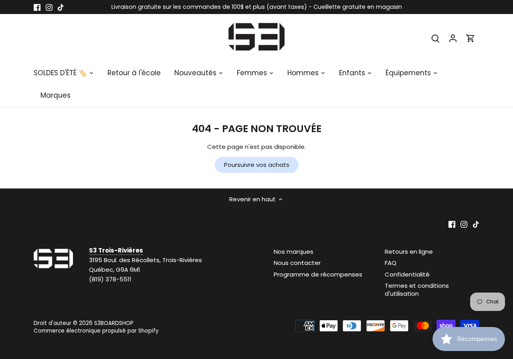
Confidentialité (407, 274)
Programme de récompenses (318, 274)
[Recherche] (435, 38)
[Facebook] (37, 7)
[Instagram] (49, 7)
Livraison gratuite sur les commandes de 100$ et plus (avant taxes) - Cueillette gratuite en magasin (256, 7)
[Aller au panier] (470, 38)
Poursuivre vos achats (256, 164)
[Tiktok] (60, 7)
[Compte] (453, 38)
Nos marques (293, 251)
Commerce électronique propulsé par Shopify (96, 331)
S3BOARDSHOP (113, 323)
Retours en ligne (409, 251)
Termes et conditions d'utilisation (417, 289)
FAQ (390, 263)
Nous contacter (297, 263)
